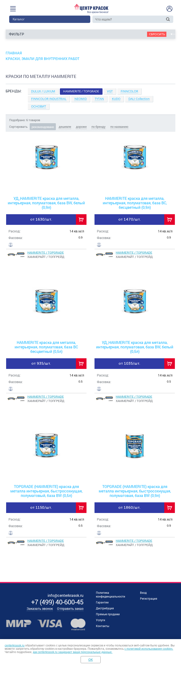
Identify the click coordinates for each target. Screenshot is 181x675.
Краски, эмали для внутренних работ (42, 58)
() (57, 602)
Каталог (19, 19)
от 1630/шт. (41, 219)
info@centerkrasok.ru (65, 595)
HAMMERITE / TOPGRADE (45, 252)
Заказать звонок (40, 608)
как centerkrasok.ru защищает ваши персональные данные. (72, 652)
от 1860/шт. (129, 507)
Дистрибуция (105, 608)
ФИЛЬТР (16, 34)
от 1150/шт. (41, 507)
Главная (14, 53)
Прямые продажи (108, 614)
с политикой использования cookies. (148, 648)
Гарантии (102, 602)
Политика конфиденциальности (110, 594)
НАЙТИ (168, 19)
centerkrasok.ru (15, 645)
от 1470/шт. (129, 219)
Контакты (102, 626)
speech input (161, 19)
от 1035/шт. (129, 363)
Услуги (100, 620)
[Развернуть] (90, 109)
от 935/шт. (41, 363)
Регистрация (148, 598)
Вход (143, 592)
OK (90, 659)
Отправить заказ (70, 608)
